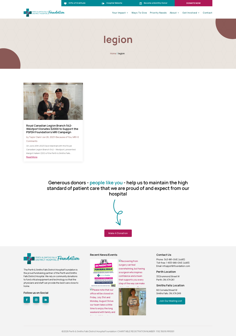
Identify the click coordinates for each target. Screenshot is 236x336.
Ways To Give (139, 12)
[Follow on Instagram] (36, 300)
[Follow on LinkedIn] (45, 300)
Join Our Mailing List (170, 300)
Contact (207, 12)
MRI (74, 137)
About (173, 12)
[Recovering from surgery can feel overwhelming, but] (132, 273)
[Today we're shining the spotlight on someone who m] (132, 301)
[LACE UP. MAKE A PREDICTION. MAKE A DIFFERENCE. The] (103, 273)
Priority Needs (158, 12)
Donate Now (193, 3)
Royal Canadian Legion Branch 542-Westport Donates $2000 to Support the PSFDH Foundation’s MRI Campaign (52, 129)
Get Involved (189, 12)
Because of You (64, 137)
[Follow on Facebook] (27, 300)
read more (31, 157)
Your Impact (119, 12)
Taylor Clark (35, 137)
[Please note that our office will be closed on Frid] (103, 301)
